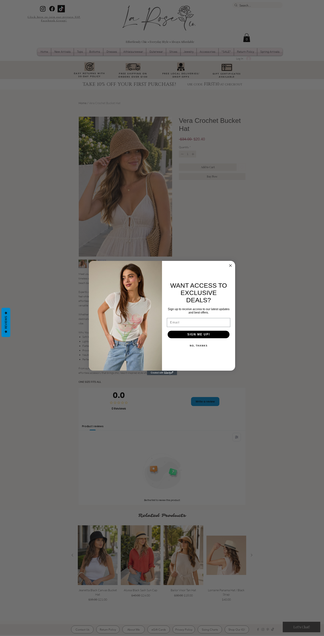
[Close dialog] (230, 265)
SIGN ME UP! (198, 334)
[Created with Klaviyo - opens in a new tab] (162, 373)
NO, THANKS (199, 345)
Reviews (6, 322)
